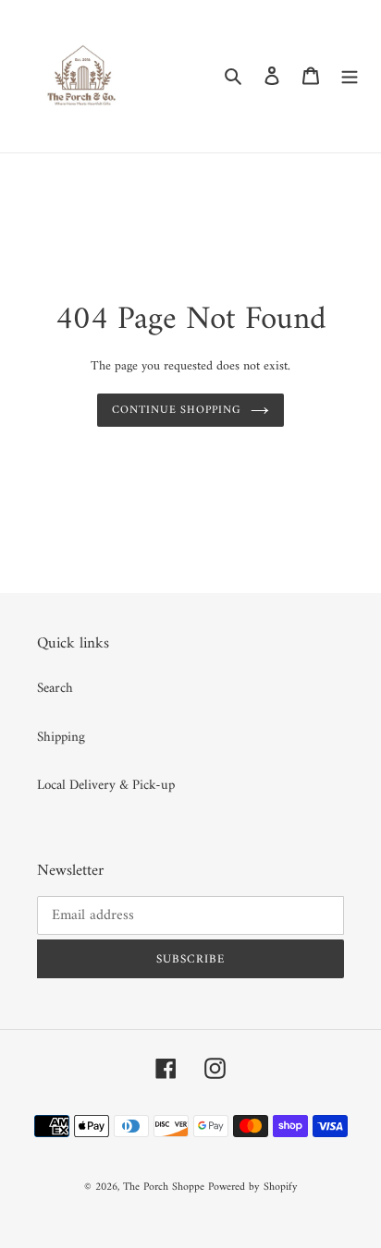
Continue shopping (177, 410)
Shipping (61, 737)
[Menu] (349, 76)
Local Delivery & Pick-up (106, 785)
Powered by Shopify (253, 1187)
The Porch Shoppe (163, 1187)
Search (55, 688)
